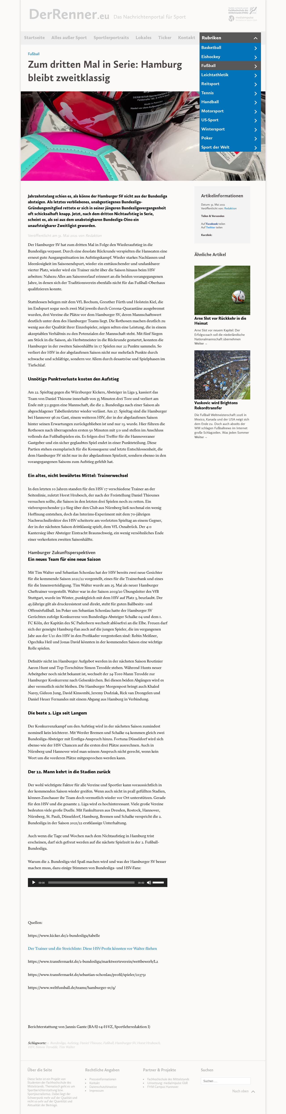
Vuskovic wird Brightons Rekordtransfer (216, 405)
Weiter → (201, 343)
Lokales (143, 37)
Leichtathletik (214, 74)
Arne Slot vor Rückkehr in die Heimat (220, 321)
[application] (97, 882)
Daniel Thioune (91, 1043)
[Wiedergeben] (34, 882)
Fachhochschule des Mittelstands (168, 1079)
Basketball (211, 47)
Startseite (34, 37)
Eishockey (210, 56)
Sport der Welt (215, 147)
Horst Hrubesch (148, 1043)
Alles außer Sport (69, 37)
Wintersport (213, 129)
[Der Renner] (69, 18)
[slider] (159, 882)
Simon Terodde (46, 1047)
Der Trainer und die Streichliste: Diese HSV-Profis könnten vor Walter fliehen (92, 949)
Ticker (164, 37)
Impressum (96, 1091)
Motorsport (212, 111)
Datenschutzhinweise (103, 1087)
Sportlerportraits (111, 37)
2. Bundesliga (56, 1043)
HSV (31, 1047)
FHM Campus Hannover (163, 1087)
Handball (210, 101)
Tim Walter (67, 1047)
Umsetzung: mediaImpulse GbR (167, 1083)
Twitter (210, 227)
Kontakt (186, 37)
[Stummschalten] (149, 882)
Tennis (207, 92)
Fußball (208, 65)
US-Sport (210, 119)
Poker (206, 138)
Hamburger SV (125, 1043)
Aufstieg (72, 1043)
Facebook (212, 223)
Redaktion (93, 235)
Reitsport (210, 83)
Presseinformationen (102, 1079)
